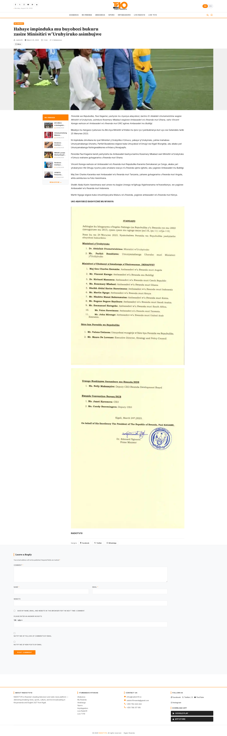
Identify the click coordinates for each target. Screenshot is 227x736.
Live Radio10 (82, 711)
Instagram (176, 703)
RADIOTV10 (103, 733)
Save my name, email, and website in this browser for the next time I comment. (51, 611)
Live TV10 (81, 714)
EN (210, 6)
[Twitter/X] (20, 4)
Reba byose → (55, 182)
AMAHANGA (100, 15)
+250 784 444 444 (134, 704)
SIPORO (111, 15)
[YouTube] (28, 4)
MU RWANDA (87, 15)
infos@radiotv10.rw (134, 697)
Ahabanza (81, 697)
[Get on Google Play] (32, 4)
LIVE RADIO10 (139, 15)
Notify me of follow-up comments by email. (33, 636)
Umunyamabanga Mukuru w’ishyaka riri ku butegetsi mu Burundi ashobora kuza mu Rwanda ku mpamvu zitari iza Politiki (60, 134)
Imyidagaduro (82, 708)
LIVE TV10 (152, 15)
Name (16, 587)
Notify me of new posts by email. (28, 645)
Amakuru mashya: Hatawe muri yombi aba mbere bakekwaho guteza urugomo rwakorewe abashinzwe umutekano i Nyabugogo (60, 144)
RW (205, 6)
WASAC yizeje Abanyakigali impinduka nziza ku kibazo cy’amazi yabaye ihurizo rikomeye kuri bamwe (60, 154)
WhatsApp (112, 543)
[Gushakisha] (208, 15)
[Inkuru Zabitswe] (211, 15)
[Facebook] (15, 4)
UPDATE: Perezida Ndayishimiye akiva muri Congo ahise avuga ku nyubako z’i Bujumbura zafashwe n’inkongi (59, 174)
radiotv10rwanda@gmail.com (138, 700)
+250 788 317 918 (134, 708)
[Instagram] (24, 4)
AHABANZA (74, 15)
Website (17, 599)
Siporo (80, 705)
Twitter (99, 543)
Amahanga (81, 703)
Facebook (85, 543)
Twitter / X (188, 697)
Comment (18, 565)
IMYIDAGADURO (124, 15)
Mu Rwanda (82, 700)
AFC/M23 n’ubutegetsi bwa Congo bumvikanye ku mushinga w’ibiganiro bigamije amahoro (60, 124)
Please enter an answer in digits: (28, 616)
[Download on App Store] (37, 4)
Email (95, 587)
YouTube (200, 697)
